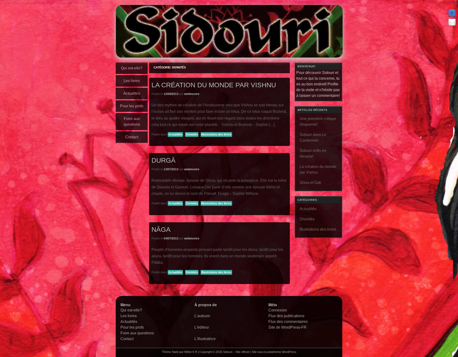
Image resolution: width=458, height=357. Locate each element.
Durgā (163, 160)
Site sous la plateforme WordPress (274, 352)
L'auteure (202, 316)
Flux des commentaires (288, 322)
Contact (131, 137)
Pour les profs (131, 106)
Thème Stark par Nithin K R (179, 352)
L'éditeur (201, 327)
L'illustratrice (205, 339)
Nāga (161, 229)
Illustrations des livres (216, 134)
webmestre (191, 94)
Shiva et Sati (310, 183)
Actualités (131, 93)
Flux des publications (286, 316)
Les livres (132, 81)
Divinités (192, 134)
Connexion (277, 310)
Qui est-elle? (131, 68)
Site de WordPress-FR (287, 327)
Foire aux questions (132, 121)
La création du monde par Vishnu (213, 85)
